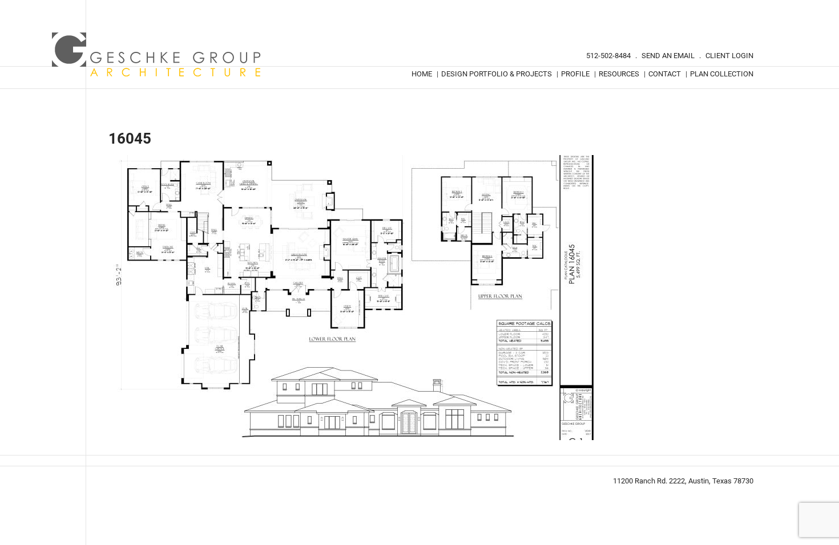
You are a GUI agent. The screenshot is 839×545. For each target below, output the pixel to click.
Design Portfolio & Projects (496, 74)
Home (422, 74)
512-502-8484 (608, 55)
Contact (664, 74)
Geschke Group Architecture (157, 54)
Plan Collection (721, 74)
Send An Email (668, 55)
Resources (619, 74)
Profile (575, 74)
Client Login (729, 55)
